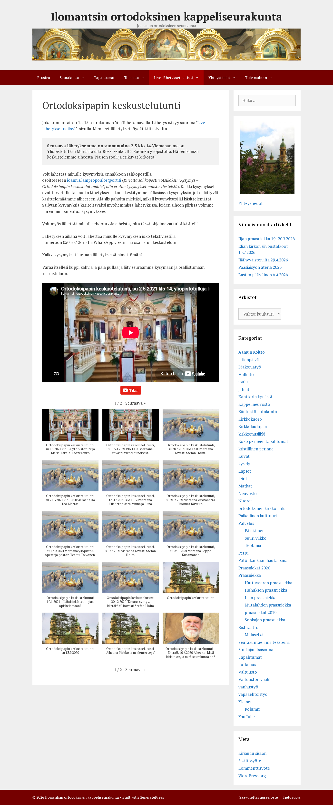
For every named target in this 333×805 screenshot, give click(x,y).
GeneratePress (152, 797)
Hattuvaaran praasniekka (268, 583)
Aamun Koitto (251, 352)
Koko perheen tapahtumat (263, 441)
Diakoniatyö (249, 367)
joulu (243, 382)
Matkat (245, 486)
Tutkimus (247, 664)
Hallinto (246, 374)
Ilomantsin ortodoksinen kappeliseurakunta (166, 16)
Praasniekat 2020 (254, 568)
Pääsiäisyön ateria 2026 (260, 267)
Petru (243, 553)
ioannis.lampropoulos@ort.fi (94, 180)
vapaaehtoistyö (252, 694)
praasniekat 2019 (260, 612)
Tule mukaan (256, 77)
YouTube (246, 716)
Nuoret (245, 501)
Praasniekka (249, 575)
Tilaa (133, 390)
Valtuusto (247, 672)
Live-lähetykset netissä (173, 77)
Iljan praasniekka (260, 597)
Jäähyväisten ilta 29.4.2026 (263, 260)
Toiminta (131, 77)
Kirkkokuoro (250, 419)
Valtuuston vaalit (254, 679)
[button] (135, 403)
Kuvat (244, 456)
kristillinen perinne (256, 449)
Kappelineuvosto (254, 404)
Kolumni (252, 709)
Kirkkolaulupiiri (252, 426)
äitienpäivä (248, 359)
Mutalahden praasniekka (268, 605)
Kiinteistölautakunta (257, 411)
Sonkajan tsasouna (255, 649)
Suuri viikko (255, 538)
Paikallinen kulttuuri (257, 515)
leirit (242, 478)
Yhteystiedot (219, 77)
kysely (244, 464)
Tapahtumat (104, 77)
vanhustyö (248, 687)
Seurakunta (69, 77)
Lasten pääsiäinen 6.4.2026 (263, 275)
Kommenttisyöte (254, 768)
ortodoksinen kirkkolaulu (262, 508)
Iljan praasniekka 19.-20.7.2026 (266, 238)
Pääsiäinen (254, 530)
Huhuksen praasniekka (266, 590)
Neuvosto (247, 493)
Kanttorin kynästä (255, 396)
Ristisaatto (248, 627)
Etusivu (43, 77)
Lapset (244, 471)
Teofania (253, 545)
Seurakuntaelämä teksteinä (264, 642)
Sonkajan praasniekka (265, 620)
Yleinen (245, 702)
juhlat (243, 389)
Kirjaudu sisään (252, 753)
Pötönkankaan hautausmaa (264, 560)
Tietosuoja (292, 797)
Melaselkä (254, 634)
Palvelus (246, 523)
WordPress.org (252, 775)
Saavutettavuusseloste (258, 797)
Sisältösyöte (249, 761)
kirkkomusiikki (251, 434)
